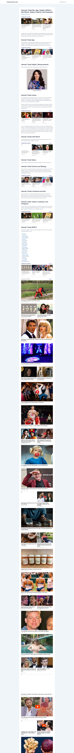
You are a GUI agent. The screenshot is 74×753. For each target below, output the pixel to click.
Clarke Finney (24, 249)
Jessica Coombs (25, 254)
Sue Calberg (24, 260)
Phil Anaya (24, 257)
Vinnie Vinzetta (25, 236)
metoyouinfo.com (12, 2)
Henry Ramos (24, 244)
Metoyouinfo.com (63, 2)
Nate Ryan (24, 239)
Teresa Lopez (24, 247)
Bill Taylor (24, 233)
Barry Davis (24, 252)
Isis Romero (24, 241)
